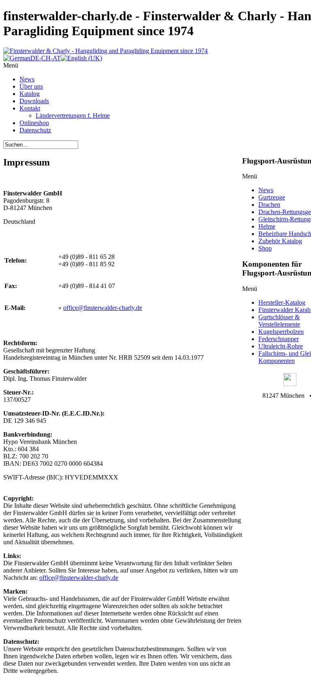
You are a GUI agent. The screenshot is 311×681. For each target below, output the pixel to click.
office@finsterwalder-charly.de (102, 307)
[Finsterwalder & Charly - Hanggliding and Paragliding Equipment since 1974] (105, 50)
